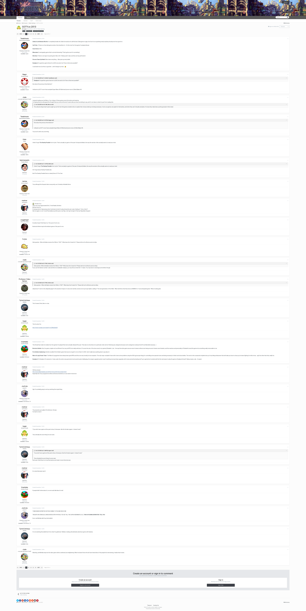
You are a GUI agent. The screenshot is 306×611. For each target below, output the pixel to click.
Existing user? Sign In (275, 2)
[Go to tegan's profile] (19, 28)
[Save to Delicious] (27, 600)
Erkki (24, 139)
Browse (20, 17)
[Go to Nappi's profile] (24, 81)
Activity (28, 17)
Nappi (24, 74)
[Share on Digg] (25, 600)
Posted (38, 38)
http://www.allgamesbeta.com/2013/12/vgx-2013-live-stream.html (49, 371)
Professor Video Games (24, 280)
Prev (21, 567)
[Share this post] (287, 38)
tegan (25, 29)
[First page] (17, 34)
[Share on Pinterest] (37, 600)
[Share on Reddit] (30, 600)
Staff (31, 20)
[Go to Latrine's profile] (24, 188)
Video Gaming (41, 29)
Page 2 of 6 (47, 34)
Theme (149, 605)
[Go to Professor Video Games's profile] (24, 288)
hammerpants (24, 160)
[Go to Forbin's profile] (24, 246)
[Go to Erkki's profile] (24, 146)
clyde (24, 97)
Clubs (36, 17)
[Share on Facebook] (20, 600)
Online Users (38, 20)
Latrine (24, 181)
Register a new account (85, 585)
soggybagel (25, 220)
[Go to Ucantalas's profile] (24, 349)
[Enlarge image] (65, 66)
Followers (283, 26)
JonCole (25, 386)
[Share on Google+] (22, 600)
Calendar (25, 20)
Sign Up (285, 2)
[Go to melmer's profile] (24, 207)
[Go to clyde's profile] (24, 104)
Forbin (24, 239)
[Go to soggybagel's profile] (24, 227)
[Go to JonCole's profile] (24, 393)
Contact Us (156, 605)
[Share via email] (35, 600)
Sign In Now (220, 585)
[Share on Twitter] (17, 600)
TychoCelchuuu (24, 300)
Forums (19, 20)
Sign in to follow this (274, 26)
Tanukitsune (24, 38)
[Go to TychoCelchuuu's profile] (24, 307)
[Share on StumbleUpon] (32, 600)
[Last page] (42, 34)
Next (39, 567)
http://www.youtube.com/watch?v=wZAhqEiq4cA (45, 327)
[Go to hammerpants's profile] (24, 167)
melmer (24, 201)
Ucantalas (24, 342)
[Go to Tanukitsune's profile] (24, 45)
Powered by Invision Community (153, 608)
